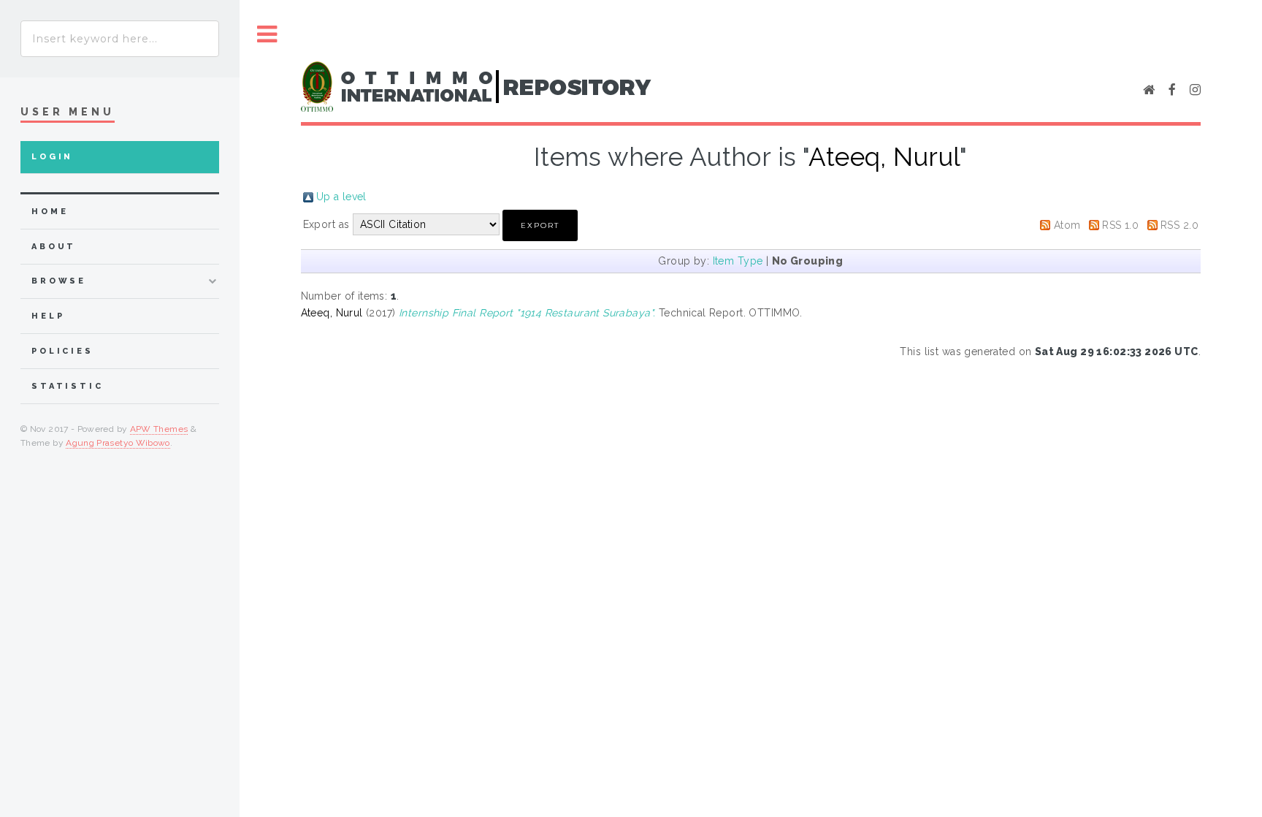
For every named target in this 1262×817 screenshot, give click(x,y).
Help (47, 316)
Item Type (738, 261)
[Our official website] (1149, 90)
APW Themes (159, 429)
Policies (62, 351)
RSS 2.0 (1179, 225)
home (49, 211)
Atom (1067, 225)
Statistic (67, 386)
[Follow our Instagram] (1195, 90)
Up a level (341, 196)
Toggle (267, 34)
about (53, 246)
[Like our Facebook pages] (1172, 90)
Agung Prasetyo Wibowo (118, 443)
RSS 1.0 (1120, 225)
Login (52, 157)
